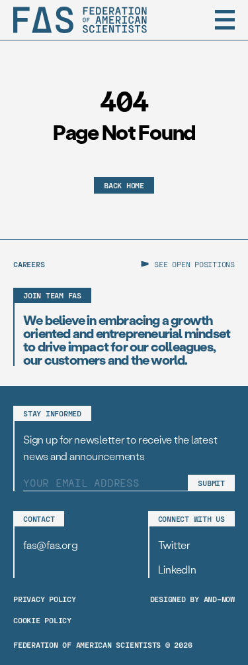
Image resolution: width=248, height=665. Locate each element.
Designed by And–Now (192, 598)
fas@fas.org (50, 545)
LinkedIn (177, 569)
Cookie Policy (42, 620)
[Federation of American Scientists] (80, 20)
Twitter (174, 545)
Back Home (124, 185)
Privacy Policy (44, 598)
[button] (225, 20)
